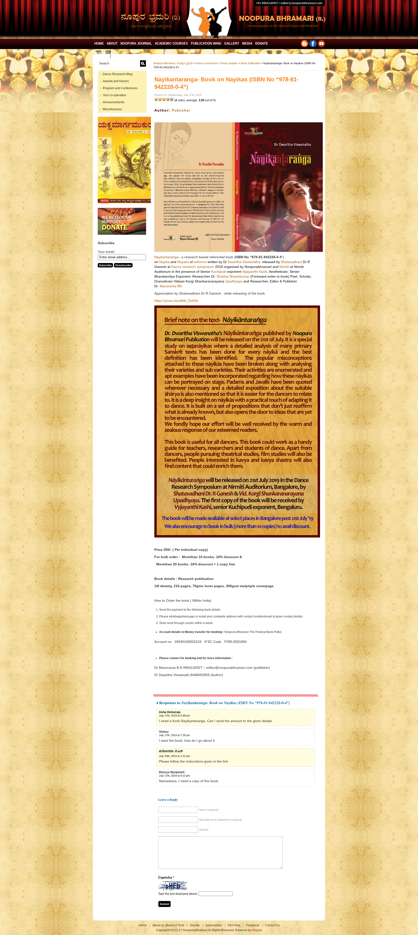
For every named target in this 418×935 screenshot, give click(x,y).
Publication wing (206, 43)
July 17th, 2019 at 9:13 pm (174, 775)
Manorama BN (171, 286)
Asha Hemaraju (169, 712)
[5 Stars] (172, 99)
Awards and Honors (116, 81)
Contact (101, 53)
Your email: (106, 252)
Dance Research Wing (118, 74)
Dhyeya (257, 930)
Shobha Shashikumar (232, 276)
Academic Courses (171, 43)
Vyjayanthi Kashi (254, 271)
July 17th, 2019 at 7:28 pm (174, 735)
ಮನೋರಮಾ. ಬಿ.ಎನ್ (171, 751)
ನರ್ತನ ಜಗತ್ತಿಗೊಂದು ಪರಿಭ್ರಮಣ (151, 26)
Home (99, 43)
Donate (261, 43)
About (112, 43)
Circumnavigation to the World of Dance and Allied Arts (282, 26)
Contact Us (272, 925)
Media (247, 43)
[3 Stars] (164, 99)
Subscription (213, 925)
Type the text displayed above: (178, 894)
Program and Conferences (120, 88)
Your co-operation (114, 95)
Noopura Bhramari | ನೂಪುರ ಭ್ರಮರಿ (173, 63)
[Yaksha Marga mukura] (126, 202)
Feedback (252, 925)
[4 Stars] (168, 99)
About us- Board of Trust (168, 925)
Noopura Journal (136, 43)
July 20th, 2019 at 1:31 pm (174, 756)
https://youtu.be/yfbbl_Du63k (176, 301)
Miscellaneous (112, 109)
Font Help (234, 925)
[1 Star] (156, 99)
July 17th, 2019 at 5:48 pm (174, 715)
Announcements (113, 102)
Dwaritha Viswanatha (244, 262)
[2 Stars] (160, 99)
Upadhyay (233, 281)
